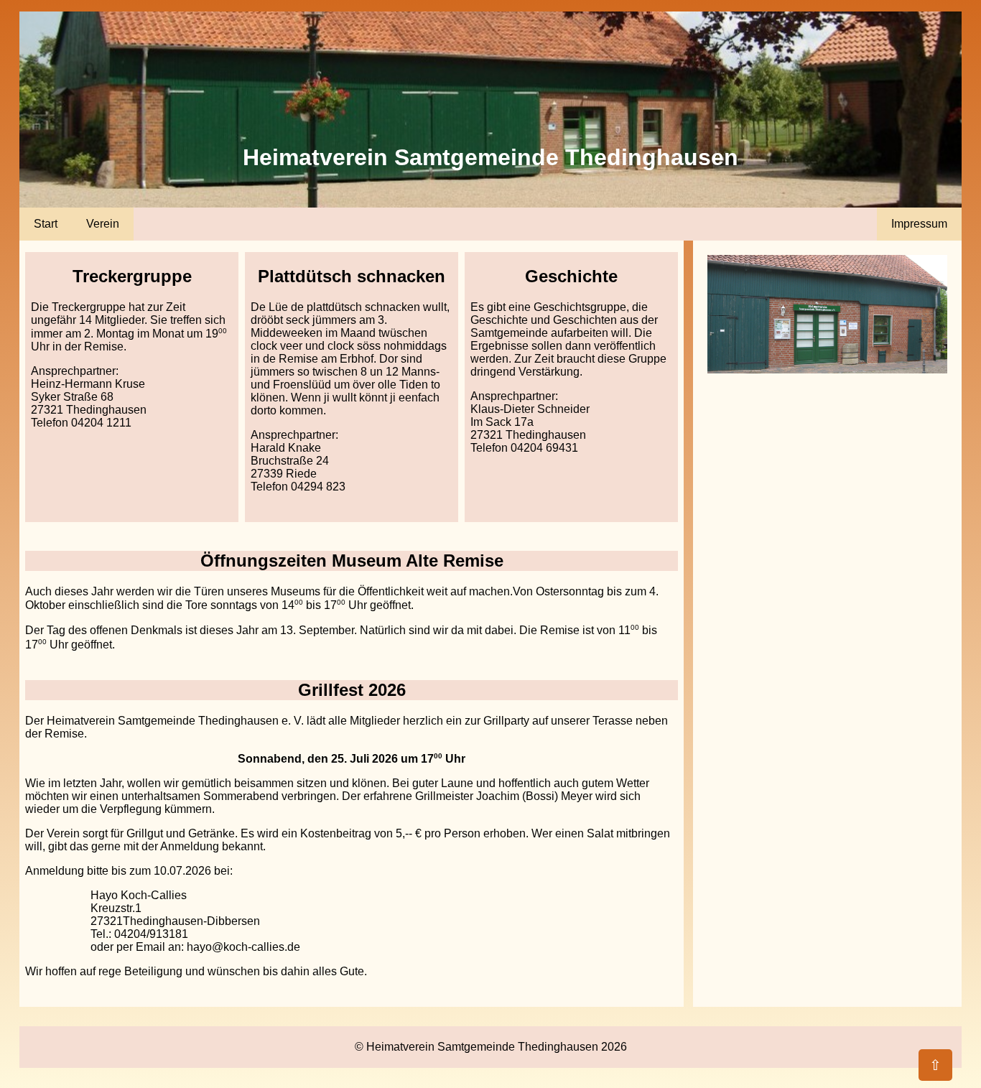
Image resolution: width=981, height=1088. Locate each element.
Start (45, 224)
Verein (102, 224)
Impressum (919, 224)
